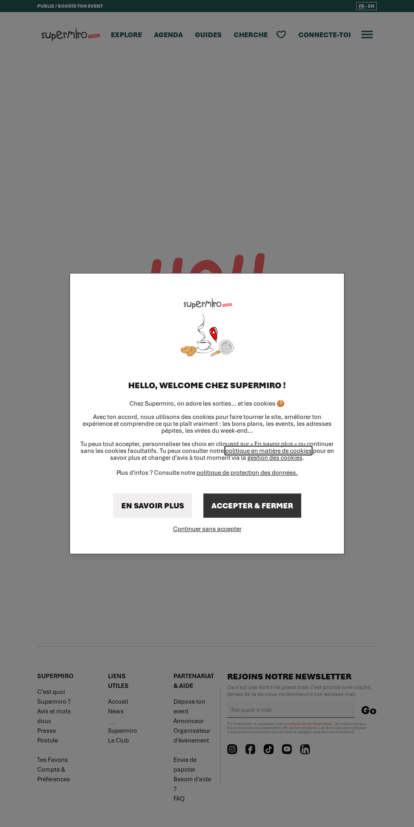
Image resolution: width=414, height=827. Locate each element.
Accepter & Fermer (252, 505)
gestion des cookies (274, 457)
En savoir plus (152, 505)
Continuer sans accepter (207, 529)
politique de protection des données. (247, 472)
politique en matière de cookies (268, 450)
